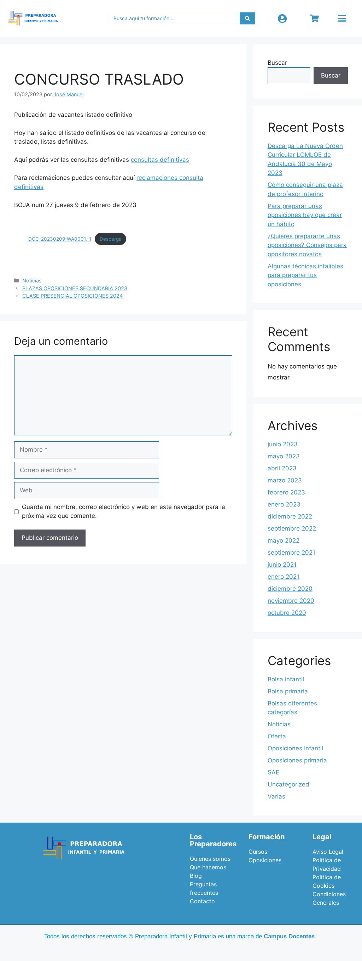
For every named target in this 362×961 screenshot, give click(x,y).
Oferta (277, 736)
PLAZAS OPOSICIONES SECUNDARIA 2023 (74, 288)
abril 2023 (282, 468)
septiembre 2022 (292, 528)
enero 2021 (283, 576)
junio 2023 (283, 444)
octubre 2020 (287, 612)
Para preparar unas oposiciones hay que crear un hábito (305, 215)
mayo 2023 (284, 456)
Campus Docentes (289, 936)
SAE (273, 772)
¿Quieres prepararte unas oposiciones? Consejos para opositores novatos (307, 245)
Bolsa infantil (286, 679)
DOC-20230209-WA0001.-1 (59, 239)
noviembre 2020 (291, 600)
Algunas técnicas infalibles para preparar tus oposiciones (305, 275)
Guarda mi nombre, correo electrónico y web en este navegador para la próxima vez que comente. (123, 511)
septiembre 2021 (291, 552)
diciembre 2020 (290, 588)
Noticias (32, 281)
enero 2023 (284, 504)
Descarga (111, 239)
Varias (276, 796)
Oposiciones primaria (297, 760)
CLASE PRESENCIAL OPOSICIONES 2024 (72, 296)
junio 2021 (282, 564)
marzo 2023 (285, 480)
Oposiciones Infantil (295, 748)
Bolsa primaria (288, 691)
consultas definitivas (160, 159)
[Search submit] (247, 18)
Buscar (277, 62)
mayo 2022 (283, 540)
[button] (342, 18)
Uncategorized (288, 784)
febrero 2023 (286, 492)
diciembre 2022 (290, 516)
